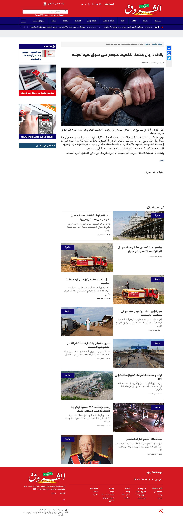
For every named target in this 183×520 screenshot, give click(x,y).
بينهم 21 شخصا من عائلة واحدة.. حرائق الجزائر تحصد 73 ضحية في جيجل (140, 249)
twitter (82, 4)
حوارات (111, 491)
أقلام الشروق (157, 488)
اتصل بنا (38, 15)
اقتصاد (78, 21)
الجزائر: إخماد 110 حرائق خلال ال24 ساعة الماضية (88, 281)
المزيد (23, 21)
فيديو (54, 21)
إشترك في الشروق (55, 3)
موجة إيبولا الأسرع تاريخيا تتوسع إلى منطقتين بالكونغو (141, 313)
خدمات (95, 491)
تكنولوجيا (94, 488)
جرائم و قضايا (108, 21)
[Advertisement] (37, 186)
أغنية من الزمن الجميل (108, 499)
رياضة (123, 21)
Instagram (99, 4)
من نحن (53, 493)
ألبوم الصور (142, 488)
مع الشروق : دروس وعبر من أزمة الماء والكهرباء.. (31, 55)
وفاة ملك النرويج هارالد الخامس (144, 439)
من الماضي (142, 498)
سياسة (158, 21)
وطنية (146, 21)
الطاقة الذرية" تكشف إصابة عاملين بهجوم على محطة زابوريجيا (90, 217)
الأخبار (156, 27)
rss (89, 4)
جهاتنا (134, 21)
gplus (93, 4)
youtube (96, 4)
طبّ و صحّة (126, 494)
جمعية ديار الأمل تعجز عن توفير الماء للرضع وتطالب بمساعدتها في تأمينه (83, 27)
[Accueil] (46, 477)
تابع (64, 499)
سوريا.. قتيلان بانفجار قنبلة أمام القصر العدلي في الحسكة (88, 345)
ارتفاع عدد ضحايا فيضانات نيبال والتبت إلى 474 (138, 377)
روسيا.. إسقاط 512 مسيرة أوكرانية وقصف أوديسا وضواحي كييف (90, 409)
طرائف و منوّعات (107, 494)
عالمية (66, 21)
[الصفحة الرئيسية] (144, 7)
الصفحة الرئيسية (157, 44)
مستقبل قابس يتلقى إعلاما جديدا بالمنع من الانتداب (149, 27)
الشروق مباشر (38, 21)
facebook (85, 4)
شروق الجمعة (140, 494)
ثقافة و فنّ (158, 491)
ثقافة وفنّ (91, 21)
